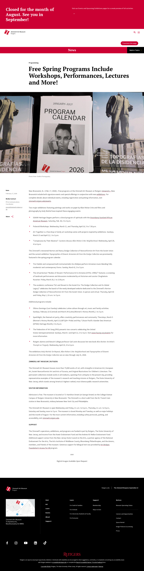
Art (47, 504)
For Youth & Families (76, 505)
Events (48, 513)
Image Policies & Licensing (124, 527)
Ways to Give (97, 510)
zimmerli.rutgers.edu (51, 418)
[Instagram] (16, 543)
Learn (47, 508)
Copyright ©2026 (45, 566)
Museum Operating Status (124, 505)
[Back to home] (16, 489)
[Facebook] (7, 543)
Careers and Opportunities (124, 514)
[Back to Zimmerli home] (14, 33)
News (72, 50)
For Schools (73, 510)
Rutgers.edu (106, 488)
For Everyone (74, 518)
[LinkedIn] (35, 543)
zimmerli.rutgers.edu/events (40, 201)
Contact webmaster (92, 566)
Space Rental (120, 522)
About (48, 517)
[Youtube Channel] (25, 543)
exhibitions (101, 194)
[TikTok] (45, 543)
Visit (47, 500)
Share (8, 216)
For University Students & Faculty (80, 514)
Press (118, 531)
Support (48, 521)
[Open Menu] (139, 32)
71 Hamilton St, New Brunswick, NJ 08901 (15, 521)
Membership (97, 505)
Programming (33, 63)
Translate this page (129, 43)
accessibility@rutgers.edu (59, 562)
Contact (118, 518)
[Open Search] (135, 32)
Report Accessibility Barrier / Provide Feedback (89, 562)
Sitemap (101, 566)
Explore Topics (135, 50)
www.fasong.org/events (100, 333)
